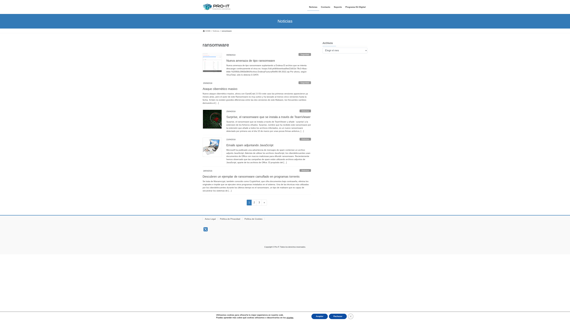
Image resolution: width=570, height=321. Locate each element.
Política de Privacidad (230, 219)
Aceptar (319, 316)
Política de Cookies (253, 219)
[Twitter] (206, 230)
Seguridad (304, 54)
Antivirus (305, 111)
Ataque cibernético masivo (220, 89)
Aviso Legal (210, 219)
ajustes (289, 317)
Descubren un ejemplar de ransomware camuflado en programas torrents (251, 176)
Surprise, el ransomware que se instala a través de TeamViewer (268, 117)
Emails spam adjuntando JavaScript (249, 145)
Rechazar (337, 316)
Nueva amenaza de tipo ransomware (250, 60)
